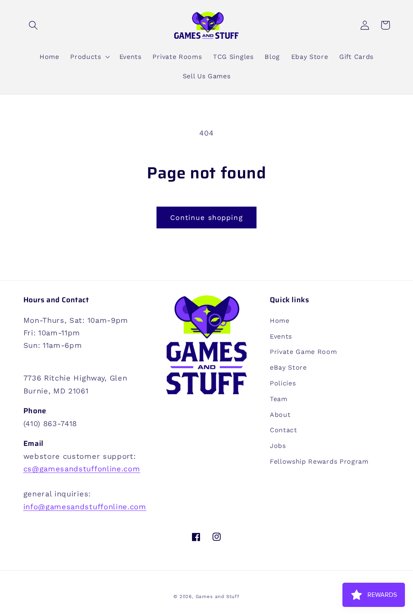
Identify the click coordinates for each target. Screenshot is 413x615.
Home (280, 320)
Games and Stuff (218, 596)
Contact (283, 430)
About (280, 414)
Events (281, 336)
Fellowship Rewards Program (319, 461)
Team (279, 399)
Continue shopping (206, 217)
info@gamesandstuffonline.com (84, 506)
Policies (283, 383)
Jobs (278, 446)
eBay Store (288, 367)
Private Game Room (303, 352)
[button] (33, 25)
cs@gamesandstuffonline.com (81, 468)
